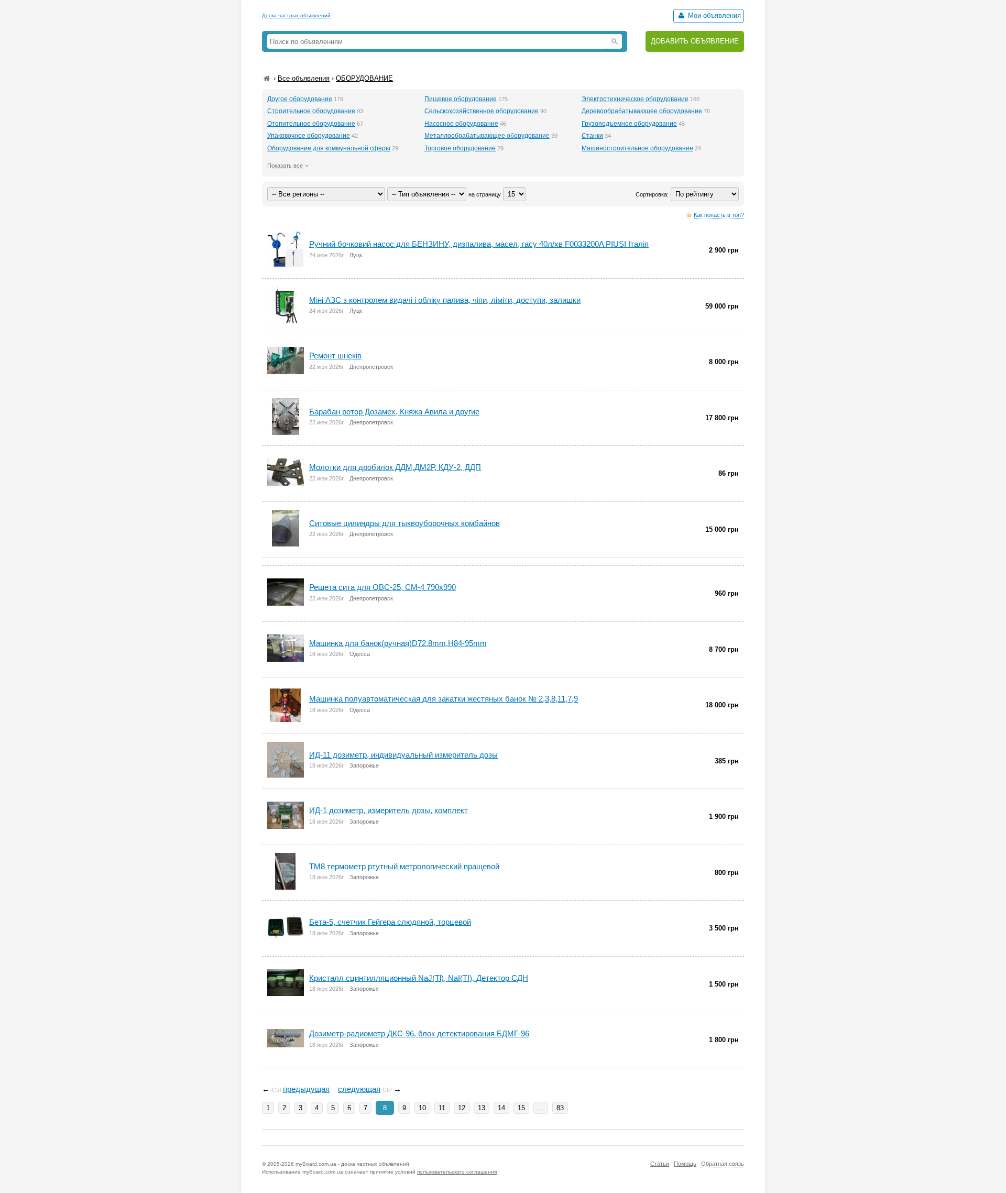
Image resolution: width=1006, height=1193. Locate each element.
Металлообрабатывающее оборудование (487, 135)
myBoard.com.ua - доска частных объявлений (352, 1164)
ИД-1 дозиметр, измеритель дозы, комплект (388, 810)
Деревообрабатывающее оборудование (642, 111)
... (541, 1108)
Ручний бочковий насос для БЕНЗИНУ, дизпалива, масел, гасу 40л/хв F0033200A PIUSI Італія (479, 243)
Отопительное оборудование (311, 123)
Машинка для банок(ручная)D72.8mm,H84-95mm (398, 643)
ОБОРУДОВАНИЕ (364, 78)
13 (481, 1108)
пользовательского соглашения (457, 1172)
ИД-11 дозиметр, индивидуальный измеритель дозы (403, 754)
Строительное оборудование (311, 111)
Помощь (685, 1164)
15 (521, 1108)
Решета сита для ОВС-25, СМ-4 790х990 (382, 587)
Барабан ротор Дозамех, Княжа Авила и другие (394, 411)
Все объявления (304, 78)
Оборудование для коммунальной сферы (328, 148)
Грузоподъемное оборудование (629, 123)
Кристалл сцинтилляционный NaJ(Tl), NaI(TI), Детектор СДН (418, 977)
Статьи (659, 1164)
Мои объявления (713, 15)
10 (422, 1108)
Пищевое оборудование (460, 99)
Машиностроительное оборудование (637, 148)
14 (501, 1108)
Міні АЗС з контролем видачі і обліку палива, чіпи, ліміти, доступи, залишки (445, 299)
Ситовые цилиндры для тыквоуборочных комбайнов (404, 523)
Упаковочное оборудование (308, 135)
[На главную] (266, 78)
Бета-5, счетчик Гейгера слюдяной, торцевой (390, 921)
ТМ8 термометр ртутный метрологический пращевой (404, 866)
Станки (592, 135)
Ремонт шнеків (335, 355)
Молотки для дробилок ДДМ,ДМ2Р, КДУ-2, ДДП (395, 467)
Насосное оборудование (461, 123)
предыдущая (306, 1089)
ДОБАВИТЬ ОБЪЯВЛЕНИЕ (695, 41)
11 (442, 1108)
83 (560, 1108)
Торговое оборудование (460, 148)
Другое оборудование (299, 99)
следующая (359, 1089)
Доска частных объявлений (296, 15)
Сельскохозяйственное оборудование (481, 111)
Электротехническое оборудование (635, 99)
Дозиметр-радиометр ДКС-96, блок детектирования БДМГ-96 (419, 1033)
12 (461, 1108)
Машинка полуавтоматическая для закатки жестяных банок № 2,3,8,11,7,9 (443, 698)
